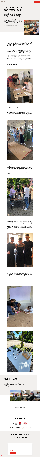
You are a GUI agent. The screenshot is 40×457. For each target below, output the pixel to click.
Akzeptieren (13, 452)
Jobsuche (36, 1)
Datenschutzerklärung (29, 455)
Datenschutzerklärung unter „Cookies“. (15, 450)
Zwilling (3, 455)
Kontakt (38, 455)
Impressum (34, 455)
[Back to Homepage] (2, 1)
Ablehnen (19, 452)
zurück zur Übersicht (21, 407)
